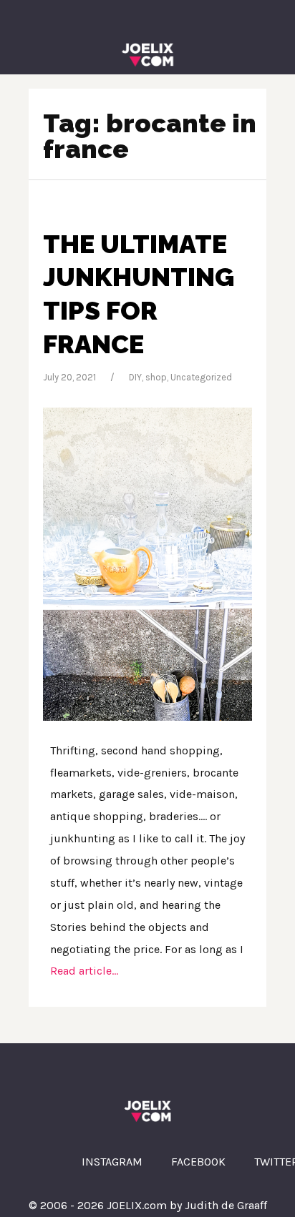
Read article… (84, 970)
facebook (198, 1161)
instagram (112, 1161)
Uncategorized (201, 377)
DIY (135, 377)
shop (156, 377)
